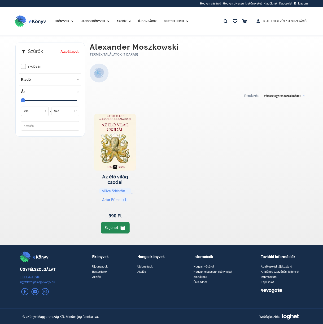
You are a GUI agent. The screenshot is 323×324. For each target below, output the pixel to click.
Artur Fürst (111, 200)
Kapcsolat (267, 282)
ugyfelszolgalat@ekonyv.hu (37, 282)
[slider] (23, 100)
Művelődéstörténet (116, 191)
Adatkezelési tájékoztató (276, 266)
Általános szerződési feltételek (280, 271)
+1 (124, 200)
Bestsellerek (99, 271)
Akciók (96, 277)
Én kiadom (200, 282)
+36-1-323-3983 (30, 277)
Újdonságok (100, 266)
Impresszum (269, 277)
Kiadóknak (200, 277)
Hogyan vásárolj (203, 266)
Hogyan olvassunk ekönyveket (212, 271)
